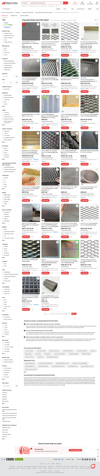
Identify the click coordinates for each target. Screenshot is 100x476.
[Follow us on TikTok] (85, 459)
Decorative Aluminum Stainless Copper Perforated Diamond (69, 43)
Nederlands (50, 468)
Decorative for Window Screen (31, 115)
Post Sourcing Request (75, 450)
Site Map (53, 463)
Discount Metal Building (59, 354)
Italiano (40, 468)
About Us (41, 463)
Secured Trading (24, 15)
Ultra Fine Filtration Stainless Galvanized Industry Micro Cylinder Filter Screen (69, 225)
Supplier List (14, 15)
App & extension (80, 9)
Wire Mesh (4, 436)
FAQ (45, 463)
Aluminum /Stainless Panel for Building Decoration (49, 116)
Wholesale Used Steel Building (45, 363)
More (25, 372)
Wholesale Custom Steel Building (79, 363)
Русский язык (34, 468)
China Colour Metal (41, 351)
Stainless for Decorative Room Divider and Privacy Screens (69, 116)
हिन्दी (67, 468)
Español (18, 468)
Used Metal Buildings (73, 354)
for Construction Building (89, 151)
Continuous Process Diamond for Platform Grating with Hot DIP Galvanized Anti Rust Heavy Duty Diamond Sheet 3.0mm (50, 43)
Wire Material (47, 354)
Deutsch (45, 468)
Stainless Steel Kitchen (68, 351)
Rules (97, 9)
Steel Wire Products (29, 357)
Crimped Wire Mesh (6, 434)
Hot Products (12, 466)
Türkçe (76, 468)
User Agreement (43, 470)
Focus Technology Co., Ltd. (51, 472)
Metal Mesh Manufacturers (34, 6)
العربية (55, 468)
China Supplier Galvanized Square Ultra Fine (30, 297)
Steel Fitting (38, 354)
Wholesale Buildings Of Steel (62, 363)
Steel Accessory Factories (31, 369)
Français (28, 468)
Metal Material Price (72, 366)
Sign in (97, 4)
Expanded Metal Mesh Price (58, 366)
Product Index (83, 466)
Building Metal (28, 354)
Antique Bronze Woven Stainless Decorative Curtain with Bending (31, 188)
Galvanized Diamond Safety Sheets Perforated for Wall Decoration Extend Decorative (30, 152)
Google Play (18, 459)
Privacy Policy (57, 470)
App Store (10, 459)
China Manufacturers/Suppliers (30, 466)
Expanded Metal (51, 6)
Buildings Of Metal (86, 354)
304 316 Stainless (29, 260)
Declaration (50, 470)
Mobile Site (58, 463)
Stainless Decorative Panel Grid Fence (50, 297)
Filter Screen (5, 432)
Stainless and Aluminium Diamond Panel (30, 43)
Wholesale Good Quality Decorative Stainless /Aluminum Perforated (69, 261)
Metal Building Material (52, 357)
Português (23, 468)
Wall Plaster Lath (69, 187)
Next (73, 313)
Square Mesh (5, 430)
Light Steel (93, 351)
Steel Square (40, 357)
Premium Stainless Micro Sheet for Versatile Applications (88, 80)
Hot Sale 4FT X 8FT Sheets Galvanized (88, 224)
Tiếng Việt (81, 468)
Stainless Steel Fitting (54, 351)
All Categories (6, 9)
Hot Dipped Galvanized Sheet (70, 78)
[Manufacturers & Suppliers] (9, 3)
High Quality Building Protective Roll (49, 79)
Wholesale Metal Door (30, 363)
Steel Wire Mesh (44, 6)
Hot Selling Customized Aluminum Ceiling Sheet (88, 261)
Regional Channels (75, 466)
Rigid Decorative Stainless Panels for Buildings (30, 225)
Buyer (65, 9)
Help (72, 9)
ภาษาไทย (71, 468)
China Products (20, 466)
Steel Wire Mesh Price (30, 366)
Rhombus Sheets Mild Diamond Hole (49, 152)
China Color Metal (29, 351)
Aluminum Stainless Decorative (88, 187)
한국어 (59, 468)
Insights (88, 466)
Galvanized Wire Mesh (82, 351)
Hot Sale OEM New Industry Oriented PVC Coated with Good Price (50, 225)
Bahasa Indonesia (88, 468)
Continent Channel (59, 466)
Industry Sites (67, 466)
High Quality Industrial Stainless (89, 115)
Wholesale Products (42, 466)
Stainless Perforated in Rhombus (29, 79)
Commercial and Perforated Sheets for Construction (69, 152)
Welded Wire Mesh (6, 427)
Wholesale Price (51, 466)
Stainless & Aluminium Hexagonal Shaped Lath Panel (50, 188)
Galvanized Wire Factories (87, 366)
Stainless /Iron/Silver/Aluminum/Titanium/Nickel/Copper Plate (50, 261)
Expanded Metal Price (43, 366)
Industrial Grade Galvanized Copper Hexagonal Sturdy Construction (89, 43)
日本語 (63, 468)
